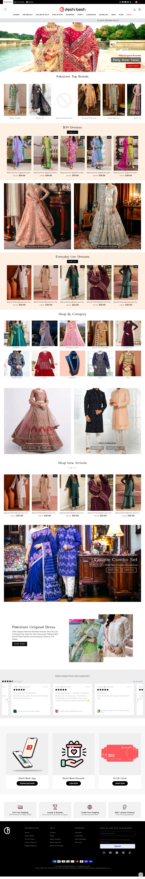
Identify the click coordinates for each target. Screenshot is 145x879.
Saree (16, 15)
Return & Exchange (56, 846)
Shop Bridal (30, 448)
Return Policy (29, 836)
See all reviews (138, 681)
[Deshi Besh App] (27, 754)
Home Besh (79, 836)
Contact (53, 832)
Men (113, 15)
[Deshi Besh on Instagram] (104, 852)
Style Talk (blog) (80, 839)
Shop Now (19, 644)
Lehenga (91, 15)
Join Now (73, 783)
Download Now (27, 783)
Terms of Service (30, 842)
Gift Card (78, 842)
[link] (30, 711)
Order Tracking (55, 839)
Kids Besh (78, 832)
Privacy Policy (30, 839)
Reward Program (31, 846)
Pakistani (57, 15)
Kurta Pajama (115, 448)
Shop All (47, 448)
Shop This (113, 570)
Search (27, 832)
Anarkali (28, 15)
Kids (121, 15)
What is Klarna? (55, 842)
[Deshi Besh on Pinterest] (123, 852)
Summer (70, 15)
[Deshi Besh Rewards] (74, 754)
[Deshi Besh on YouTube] (117, 852)
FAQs (52, 836)
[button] (7, 700)
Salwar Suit (42, 15)
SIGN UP (117, 846)
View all (72, 132)
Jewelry (103, 15)
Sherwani (97, 448)
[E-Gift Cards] (120, 754)
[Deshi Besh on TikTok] (130, 852)
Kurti (80, 15)
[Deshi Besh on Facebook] (110, 852)
